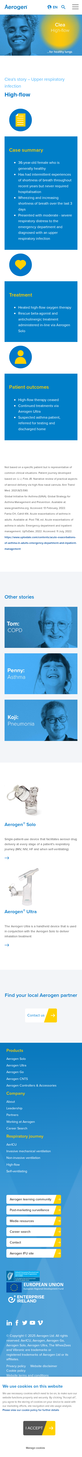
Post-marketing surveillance (29, 1209)
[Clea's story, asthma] (41, 693)
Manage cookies (35, 1448)
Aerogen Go (15, 1071)
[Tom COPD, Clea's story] (41, 646)
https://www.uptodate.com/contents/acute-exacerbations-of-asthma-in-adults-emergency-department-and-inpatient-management (41, 543)
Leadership (14, 1108)
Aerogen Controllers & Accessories (31, 1085)
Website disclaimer (43, 1366)
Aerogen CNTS (17, 1078)
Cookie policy (16, 1370)
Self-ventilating (16, 1171)
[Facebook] (17, 1324)
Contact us (35, 1015)
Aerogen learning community (30, 1199)
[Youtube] (33, 1324)
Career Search (16, 1128)
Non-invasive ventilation (23, 1157)
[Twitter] (25, 1324)
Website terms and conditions (27, 1375)
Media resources (22, 1220)
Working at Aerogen (20, 1121)
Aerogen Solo (16, 1058)
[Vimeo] (40, 1324)
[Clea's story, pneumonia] (41, 739)
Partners (12, 1114)
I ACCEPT (34, 1428)
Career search (20, 1231)
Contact (15, 1242)
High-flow (13, 1164)
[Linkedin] (9, 1324)
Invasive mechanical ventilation (28, 1151)
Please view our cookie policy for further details (31, 1410)
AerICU (11, 1144)
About (10, 1101)
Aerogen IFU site (22, 1253)
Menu (75, 7)
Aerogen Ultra (16, 1065)
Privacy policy (16, 1366)
